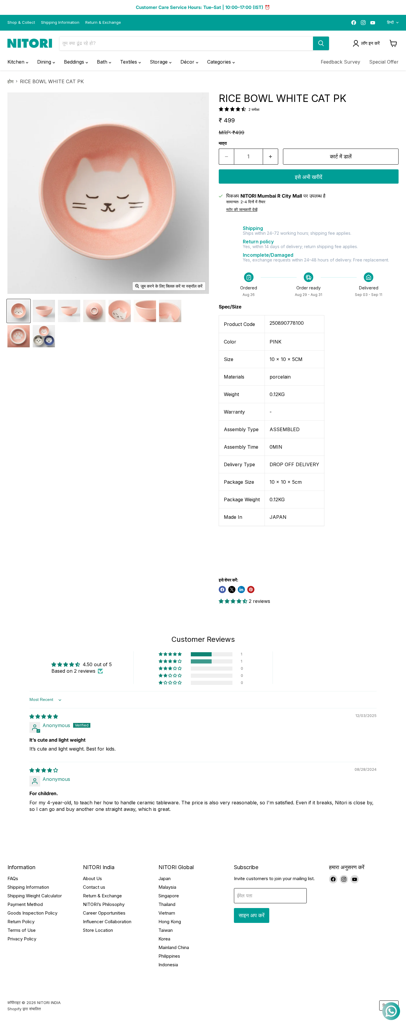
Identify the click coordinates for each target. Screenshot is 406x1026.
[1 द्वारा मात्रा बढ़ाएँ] (270, 157)
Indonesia (168, 964)
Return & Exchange (103, 22)
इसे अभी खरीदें (308, 177)
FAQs (12, 878)
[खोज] (321, 43)
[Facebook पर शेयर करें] (222, 589)
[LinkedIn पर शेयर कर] (241, 589)
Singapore (168, 896)
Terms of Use (21, 930)
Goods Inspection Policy (32, 913)
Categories (219, 62)
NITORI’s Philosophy (104, 904)
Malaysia (167, 887)
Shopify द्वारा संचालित (24, 1008)
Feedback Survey (340, 62)
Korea (164, 939)
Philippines (169, 956)
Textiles (129, 62)
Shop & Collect (21, 22)
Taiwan (165, 930)
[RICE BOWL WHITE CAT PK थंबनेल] (18, 311)
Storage (159, 62)
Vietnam (166, 913)
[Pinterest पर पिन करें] (250, 589)
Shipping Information (60, 22)
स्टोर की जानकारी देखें (241, 210)
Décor (188, 62)
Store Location (98, 930)
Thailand (166, 904)
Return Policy (20, 921)
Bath (103, 62)
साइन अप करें (252, 915)
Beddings (75, 62)
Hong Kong (169, 921)
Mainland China (173, 947)
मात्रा (223, 143)
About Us (92, 878)
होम (10, 81)
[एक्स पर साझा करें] (231, 589)
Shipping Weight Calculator (34, 896)
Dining (45, 62)
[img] (43, 716)
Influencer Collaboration (107, 921)
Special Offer (384, 62)
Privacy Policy (21, 939)
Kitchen (16, 62)
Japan (164, 878)
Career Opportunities (104, 913)
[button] (234, 601)
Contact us (94, 887)
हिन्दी (390, 22)
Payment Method (25, 904)
